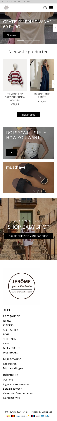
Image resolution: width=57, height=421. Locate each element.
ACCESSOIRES (11, 330)
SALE (6, 343)
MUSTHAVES (10, 352)
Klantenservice (11, 397)
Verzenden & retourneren (18, 393)
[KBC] (47, 416)
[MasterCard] (13, 416)
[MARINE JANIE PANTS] (42, 75)
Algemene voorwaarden (16, 384)
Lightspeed (47, 411)
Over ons (8, 379)
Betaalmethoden (12, 388)
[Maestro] (33, 416)
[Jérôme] (6, 7)
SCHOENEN (9, 339)
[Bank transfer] (23, 416)
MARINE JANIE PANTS (42, 95)
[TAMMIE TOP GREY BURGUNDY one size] (15, 75)
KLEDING (8, 325)
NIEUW (7, 321)
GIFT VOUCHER (11, 348)
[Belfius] (38, 416)
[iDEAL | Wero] (8, 416)
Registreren (10, 363)
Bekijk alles (28, 114)
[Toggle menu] (51, 8)
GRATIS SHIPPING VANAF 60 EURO (28, 236)
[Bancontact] (28, 416)
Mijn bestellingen (13, 368)
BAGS (6, 334)
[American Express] (43, 416)
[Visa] (18, 416)
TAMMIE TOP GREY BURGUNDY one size (15, 97)
